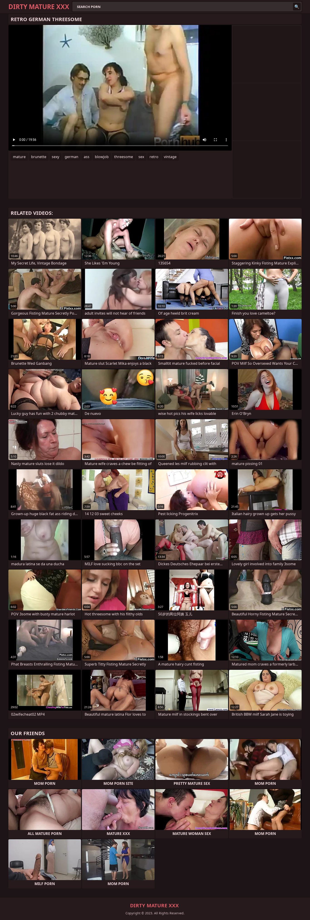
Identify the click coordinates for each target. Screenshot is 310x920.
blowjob (102, 156)
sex (141, 156)
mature (19, 156)
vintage (170, 156)
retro (154, 156)
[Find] (297, 6)
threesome (123, 156)
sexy (55, 156)
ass (86, 156)
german (71, 156)
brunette (38, 156)
